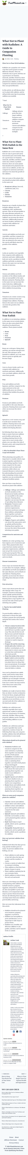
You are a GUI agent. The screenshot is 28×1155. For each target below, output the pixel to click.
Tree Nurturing (15, 1053)
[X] (17, 1031)
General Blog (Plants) (16, 1060)
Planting (16, 59)
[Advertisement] (14, 20)
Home (11, 1137)
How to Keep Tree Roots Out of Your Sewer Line (6, 1078)
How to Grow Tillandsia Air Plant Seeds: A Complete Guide (12, 1062)
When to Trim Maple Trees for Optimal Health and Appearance (21, 1078)
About (17, 1137)
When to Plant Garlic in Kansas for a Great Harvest (13, 1120)
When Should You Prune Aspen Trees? (10, 1096)
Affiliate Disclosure (10, 1140)
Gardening (15, 1047)
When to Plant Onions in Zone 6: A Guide (12, 1044)
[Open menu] (25, 3)
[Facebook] (20, 1031)
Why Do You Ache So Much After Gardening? (12, 1050)
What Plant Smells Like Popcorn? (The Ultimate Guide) (14, 1100)
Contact (21, 1140)
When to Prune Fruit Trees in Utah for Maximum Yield (13, 1056)
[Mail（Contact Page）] (14, 1031)
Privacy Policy (14, 1143)
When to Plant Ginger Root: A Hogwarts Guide (12, 1124)
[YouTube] (14, 1035)
